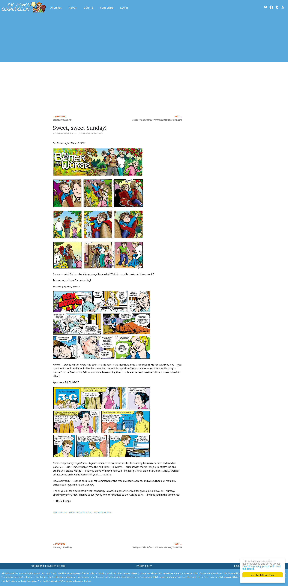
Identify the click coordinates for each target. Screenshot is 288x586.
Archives (56, 7)
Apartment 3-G (60, 512)
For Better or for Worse (80, 512)
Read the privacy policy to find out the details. (261, 567)
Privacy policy (144, 565)
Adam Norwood (83, 577)
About (73, 7)
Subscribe (106, 7)
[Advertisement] (54, 38)
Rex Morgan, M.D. (102, 512)
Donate (88, 7)
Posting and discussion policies (48, 565)
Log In (124, 7)
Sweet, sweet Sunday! (80, 127)
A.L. (89, 581)
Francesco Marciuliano (142, 577)
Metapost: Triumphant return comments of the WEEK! (157, 119)
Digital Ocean (8, 577)
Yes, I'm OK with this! (262, 575)
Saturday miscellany (62, 119)
